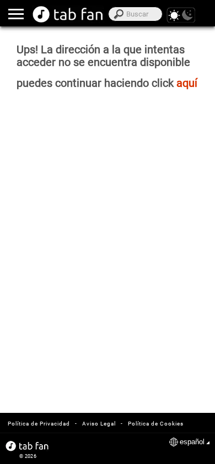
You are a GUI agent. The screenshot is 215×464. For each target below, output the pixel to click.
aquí (186, 83)
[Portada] (68, 14)
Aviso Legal (99, 424)
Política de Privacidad (39, 424)
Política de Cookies (156, 424)
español (192, 442)
